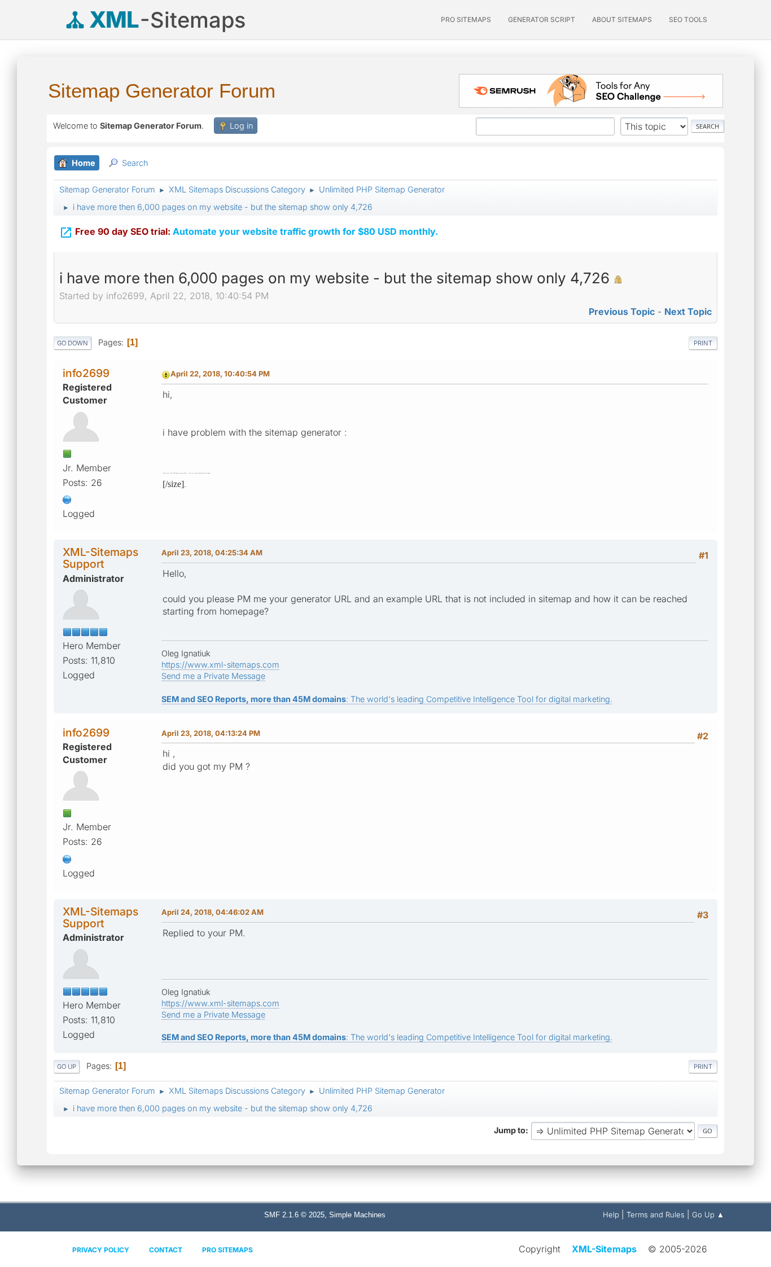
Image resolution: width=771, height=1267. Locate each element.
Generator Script (541, 19)
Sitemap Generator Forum (161, 91)
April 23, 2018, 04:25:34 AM (211, 552)
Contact (165, 1250)
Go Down (72, 343)
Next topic (688, 311)
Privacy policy (100, 1250)
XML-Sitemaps (604, 1249)
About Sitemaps (622, 19)
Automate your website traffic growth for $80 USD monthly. (248, 232)
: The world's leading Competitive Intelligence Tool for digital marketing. (386, 699)
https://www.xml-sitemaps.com (220, 664)
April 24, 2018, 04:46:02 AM (212, 912)
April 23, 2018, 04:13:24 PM (210, 733)
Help (611, 1214)
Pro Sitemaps (227, 1250)
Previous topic (622, 311)
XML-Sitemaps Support (100, 558)
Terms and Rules (656, 1214)
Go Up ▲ (708, 1214)
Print (703, 343)
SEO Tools (688, 19)
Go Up (66, 1067)
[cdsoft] (67, 498)
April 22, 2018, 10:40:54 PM (220, 373)
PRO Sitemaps (466, 19)
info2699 (86, 373)
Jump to (509, 1130)
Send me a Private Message (213, 676)
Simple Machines (357, 1215)
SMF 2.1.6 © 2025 (294, 1215)
